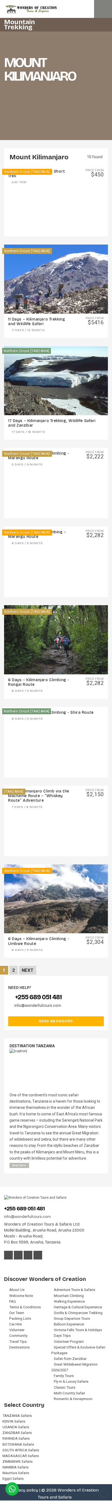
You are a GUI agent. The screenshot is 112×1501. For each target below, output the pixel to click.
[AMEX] (22, 1266)
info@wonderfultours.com (37, 1006)
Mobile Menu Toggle (103, 9)
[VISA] (7, 1266)
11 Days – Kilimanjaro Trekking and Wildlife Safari (36, 321)
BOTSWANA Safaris (18, 1444)
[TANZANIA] (13, 792)
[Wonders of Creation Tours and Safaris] (56, 9)
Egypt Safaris (13, 1479)
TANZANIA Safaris (17, 1416)
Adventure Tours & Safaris (74, 1290)
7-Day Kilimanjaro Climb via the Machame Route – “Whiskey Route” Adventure (38, 796)
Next (27, 970)
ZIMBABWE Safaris (17, 1461)
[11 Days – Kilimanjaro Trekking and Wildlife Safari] (56, 279)
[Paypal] (29, 1266)
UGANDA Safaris (15, 1427)
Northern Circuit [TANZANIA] (27, 172)
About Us (16, 1290)
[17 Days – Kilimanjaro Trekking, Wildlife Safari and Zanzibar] (56, 380)
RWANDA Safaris (16, 1438)
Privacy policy (24, 1490)
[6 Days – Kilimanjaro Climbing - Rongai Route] (56, 639)
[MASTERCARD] (15, 1266)
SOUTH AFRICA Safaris (20, 1450)
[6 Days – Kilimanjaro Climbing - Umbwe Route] (56, 899)
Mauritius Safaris (15, 1473)
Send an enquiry (56, 1021)
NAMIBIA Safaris (15, 1467)
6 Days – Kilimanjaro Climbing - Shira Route (51, 712)
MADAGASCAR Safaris (20, 1456)
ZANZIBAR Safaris (17, 1433)
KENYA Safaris (13, 1421)
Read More (19, 1165)
